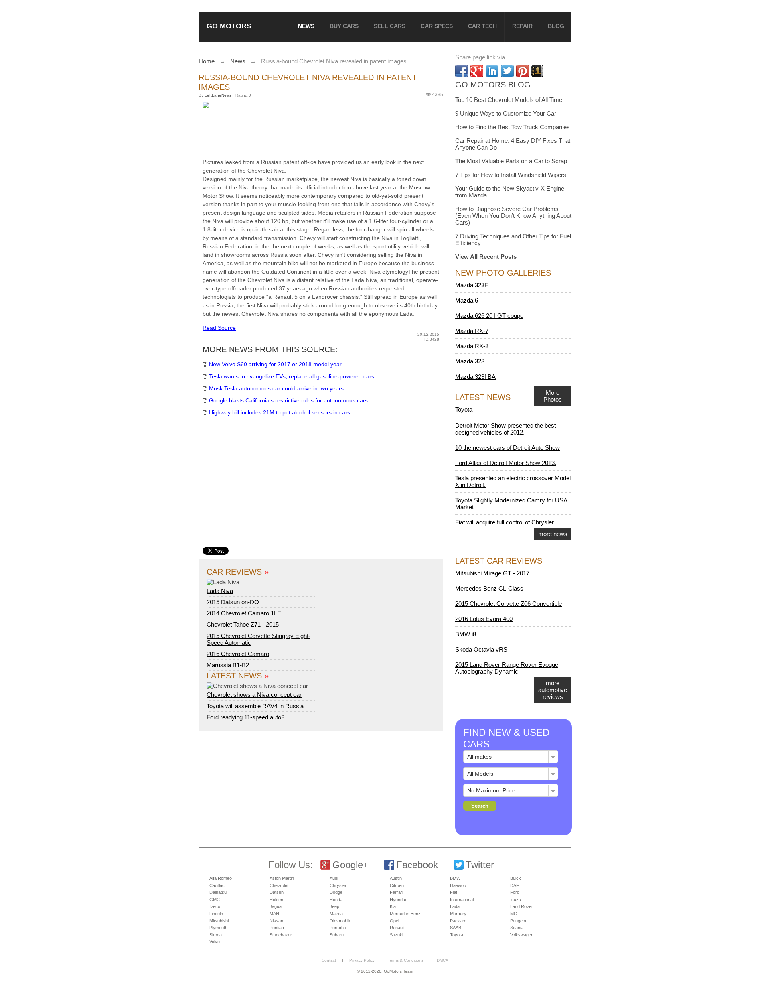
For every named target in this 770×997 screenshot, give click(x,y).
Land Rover (521, 906)
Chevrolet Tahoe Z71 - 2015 (243, 624)
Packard (458, 920)
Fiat (453, 892)
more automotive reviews (552, 690)
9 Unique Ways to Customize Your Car (505, 113)
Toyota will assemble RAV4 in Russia (255, 706)
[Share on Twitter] (507, 71)
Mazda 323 (469, 361)
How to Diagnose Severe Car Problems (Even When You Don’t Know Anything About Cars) (513, 215)
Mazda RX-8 (471, 346)
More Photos (552, 396)
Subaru (337, 934)
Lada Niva (220, 590)
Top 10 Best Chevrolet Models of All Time (508, 99)
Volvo (214, 941)
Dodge (336, 892)
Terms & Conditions (406, 960)
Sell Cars (389, 26)
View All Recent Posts (486, 256)
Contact (329, 960)
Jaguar (276, 906)
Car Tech (482, 26)
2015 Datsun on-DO (233, 602)
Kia (393, 906)
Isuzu (515, 899)
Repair (522, 26)
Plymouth (218, 927)
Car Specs (437, 26)
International (462, 899)
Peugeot (518, 920)
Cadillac (217, 885)
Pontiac (277, 927)
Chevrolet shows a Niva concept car (254, 694)
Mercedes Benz (405, 913)
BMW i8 (465, 634)
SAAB (455, 927)
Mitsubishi (219, 920)
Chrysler (338, 885)
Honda (336, 899)
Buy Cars (344, 26)
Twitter (480, 864)
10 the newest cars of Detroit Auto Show (507, 447)
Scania (516, 927)
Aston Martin (282, 878)
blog (556, 26)
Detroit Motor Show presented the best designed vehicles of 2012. (505, 429)
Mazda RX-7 (471, 330)
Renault (397, 927)
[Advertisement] (325, 132)
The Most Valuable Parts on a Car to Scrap (511, 161)
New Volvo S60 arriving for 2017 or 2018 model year (275, 364)
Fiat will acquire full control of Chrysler (504, 522)
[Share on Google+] (476, 71)
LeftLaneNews (218, 95)
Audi (334, 878)
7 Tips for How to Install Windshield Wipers (510, 174)
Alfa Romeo (220, 878)
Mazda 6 (466, 300)
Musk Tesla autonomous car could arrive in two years (276, 388)
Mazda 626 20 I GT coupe (489, 315)
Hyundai (398, 899)
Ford (514, 892)
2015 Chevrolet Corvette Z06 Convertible (508, 603)
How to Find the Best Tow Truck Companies (512, 127)
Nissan (276, 920)
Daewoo (458, 885)
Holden (276, 899)
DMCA (442, 960)
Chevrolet (279, 885)
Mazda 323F (471, 285)
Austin (396, 878)
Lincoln (216, 913)
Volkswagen (521, 934)
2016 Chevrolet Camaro (238, 653)
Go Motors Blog (493, 84)
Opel (394, 920)
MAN (274, 913)
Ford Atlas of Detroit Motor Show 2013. (505, 462)
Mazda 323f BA (475, 376)
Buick (515, 878)
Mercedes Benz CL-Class (489, 588)
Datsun (277, 892)
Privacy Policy (362, 960)
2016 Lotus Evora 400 (484, 618)
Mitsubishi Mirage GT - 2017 (492, 573)
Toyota (463, 409)
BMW (455, 878)
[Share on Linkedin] (492, 71)
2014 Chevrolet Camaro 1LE (244, 613)
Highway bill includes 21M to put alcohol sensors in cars (279, 412)
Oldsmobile (340, 920)
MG (513, 913)
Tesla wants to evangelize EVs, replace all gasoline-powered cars (291, 376)
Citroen (397, 885)
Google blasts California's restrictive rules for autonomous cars (288, 400)
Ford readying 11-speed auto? (245, 717)
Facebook (417, 864)
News (306, 26)
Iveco (214, 906)
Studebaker (281, 934)
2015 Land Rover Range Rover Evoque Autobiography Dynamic (506, 668)
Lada (455, 906)
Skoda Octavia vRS (481, 649)
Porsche (338, 927)
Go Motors (229, 26)
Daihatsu (218, 892)
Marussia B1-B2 (228, 665)
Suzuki (396, 934)
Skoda (215, 934)
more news (552, 533)
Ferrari (396, 892)
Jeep (334, 906)
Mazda (336, 913)
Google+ (350, 864)
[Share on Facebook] (461, 71)
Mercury (458, 913)
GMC (214, 899)
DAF (514, 885)
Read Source (219, 328)
